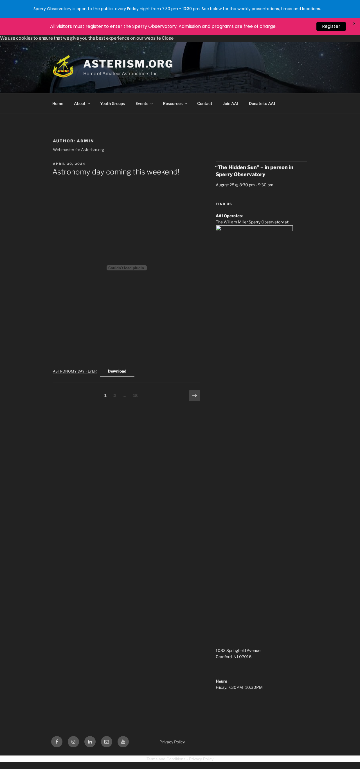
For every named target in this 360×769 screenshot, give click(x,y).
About (80, 103)
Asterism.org (128, 64)
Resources (173, 103)
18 (137, 395)
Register (331, 26)
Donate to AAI (262, 103)
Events (142, 103)
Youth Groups (112, 103)
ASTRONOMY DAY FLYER (75, 371)
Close (168, 38)
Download (117, 371)
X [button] (354, 23)
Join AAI (230, 103)
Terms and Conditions (166, 759)
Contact (204, 103)
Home (57, 103)
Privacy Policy (172, 741)
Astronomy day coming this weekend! (115, 171)
